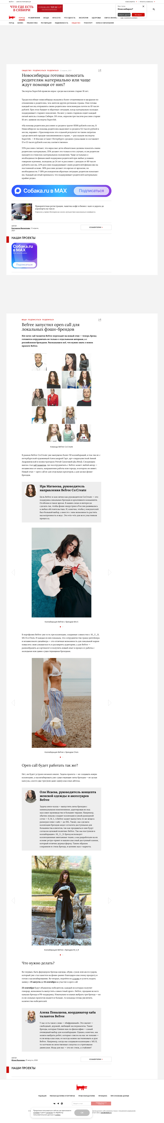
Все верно (138, 15)
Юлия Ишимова (18, 1065)
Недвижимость (61, 23)
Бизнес (20, 23)
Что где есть (69, 18)
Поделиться (52, 71)
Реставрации (46, 23)
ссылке (76, 983)
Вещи (24, 325)
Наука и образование (105, 23)
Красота (57, 18)
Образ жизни (110, 18)
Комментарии (95, 227)
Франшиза (102, 1096)
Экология (83, 18)
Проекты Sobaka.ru (146, 2)
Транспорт (88, 23)
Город (22, 18)
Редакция (42, 1096)
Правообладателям (86, 1096)
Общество (76, 23)
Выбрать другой (124, 15)
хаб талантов (39, 470)
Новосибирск (130, 2)
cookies (57, 1115)
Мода (46, 18)
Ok (82, 1112)
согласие (49, 1112)
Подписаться (39, 71)
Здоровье (96, 18)
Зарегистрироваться (23, 2)
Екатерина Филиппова (21, 228)
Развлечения (34, 18)
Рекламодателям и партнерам (62, 1096)
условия (36, 1112)
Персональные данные (120, 1096)
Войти (11, 2)
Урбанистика (32, 23)
